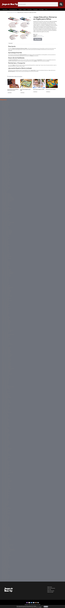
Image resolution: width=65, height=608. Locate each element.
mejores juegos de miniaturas (6, 195)
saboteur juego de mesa (5, 148)
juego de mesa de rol (5, 477)
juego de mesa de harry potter (6, 481)
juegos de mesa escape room (6, 321)
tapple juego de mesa (5, 131)
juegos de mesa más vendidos (6, 290)
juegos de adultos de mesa (6, 401)
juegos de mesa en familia (6, 329)
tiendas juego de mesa (5, 116)
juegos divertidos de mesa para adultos (8, 222)
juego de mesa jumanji (5, 450)
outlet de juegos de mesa (6, 167)
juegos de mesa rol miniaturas (6, 258)
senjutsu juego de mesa (5, 146)
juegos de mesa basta (5, 382)
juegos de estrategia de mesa (6, 397)
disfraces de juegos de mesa (6, 539)
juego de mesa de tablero (6, 476)
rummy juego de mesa (5, 149)
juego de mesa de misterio (6, 479)
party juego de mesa (5, 162)
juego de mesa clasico (5, 490)
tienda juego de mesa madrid (6, 121)
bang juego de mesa (5, 572)
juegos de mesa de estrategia (6, 360)
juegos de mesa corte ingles (6, 362)
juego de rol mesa (4, 413)
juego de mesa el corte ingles (6, 470)
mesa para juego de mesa (6, 188)
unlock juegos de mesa (5, 110)
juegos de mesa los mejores (6, 293)
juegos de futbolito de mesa (6, 393)
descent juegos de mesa (5, 542)
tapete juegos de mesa (5, 134)
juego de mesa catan (5, 492)
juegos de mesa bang (5, 383)
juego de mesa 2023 (5, 505)
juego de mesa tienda (5, 418)
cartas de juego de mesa (5, 565)
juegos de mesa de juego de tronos (7, 354)
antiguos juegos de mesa (6, 575)
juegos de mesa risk (5, 260)
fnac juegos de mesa (5, 521)
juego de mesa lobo (5, 446)
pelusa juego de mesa (5, 160)
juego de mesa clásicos (5, 489)
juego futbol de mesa (5, 411)
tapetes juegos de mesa (5, 132)
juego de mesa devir (5, 474)
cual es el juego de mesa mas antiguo (8, 544)
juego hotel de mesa (5, 410)
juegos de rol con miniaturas (6, 229)
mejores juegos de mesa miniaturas (7, 197)
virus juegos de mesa (5, 105)
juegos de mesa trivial (5, 241)
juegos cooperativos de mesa (6, 402)
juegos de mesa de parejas (6, 349)
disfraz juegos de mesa (5, 537)
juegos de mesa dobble (5, 332)
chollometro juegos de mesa (6, 555)
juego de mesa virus (5, 417)
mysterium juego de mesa (6, 178)
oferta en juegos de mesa (6, 175)
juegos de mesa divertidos (6, 335)
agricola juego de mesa (5, 580)
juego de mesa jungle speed (6, 449)
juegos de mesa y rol (5, 237)
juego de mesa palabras (5, 435)
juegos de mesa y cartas (5, 238)
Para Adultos (30, 9)
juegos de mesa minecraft (6, 289)
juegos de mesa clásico (5, 376)
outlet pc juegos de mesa (6, 166)
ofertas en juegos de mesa (6, 172)
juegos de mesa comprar (5, 372)
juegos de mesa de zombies (6, 338)
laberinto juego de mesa (5, 207)
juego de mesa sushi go (5, 423)
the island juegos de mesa (6, 128)
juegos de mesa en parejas (6, 323)
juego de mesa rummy (5, 425)
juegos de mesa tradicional (6, 244)
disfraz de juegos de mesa (6, 538)
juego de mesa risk (5, 428)
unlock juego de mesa (5, 111)
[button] (30, 17)
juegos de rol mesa (5, 226)
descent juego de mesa (5, 543)
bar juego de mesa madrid (6, 570)
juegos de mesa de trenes (6, 340)
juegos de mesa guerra (5, 309)
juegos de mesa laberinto (6, 294)
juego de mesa (4, 506)
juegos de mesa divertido (6, 336)
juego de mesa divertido (5, 473)
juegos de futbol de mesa (6, 395)
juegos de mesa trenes (5, 243)
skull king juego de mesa (5, 145)
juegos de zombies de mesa (6, 223)
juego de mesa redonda (5, 429)
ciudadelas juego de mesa (6, 552)
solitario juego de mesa (5, 143)
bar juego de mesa (5, 571)
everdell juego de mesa (5, 526)
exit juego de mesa (5, 525)
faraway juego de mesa (5, 523)
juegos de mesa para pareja (6, 270)
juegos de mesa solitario (5, 255)
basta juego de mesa (5, 569)
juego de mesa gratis (5, 458)
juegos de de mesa (5, 398)
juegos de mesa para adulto (6, 276)
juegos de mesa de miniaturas (6, 353)
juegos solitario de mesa (5, 213)
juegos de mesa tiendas (5, 246)
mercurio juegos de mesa (6, 193)
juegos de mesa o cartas (5, 283)
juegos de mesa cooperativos (6, 363)
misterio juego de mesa (5, 181)
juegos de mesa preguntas (6, 262)
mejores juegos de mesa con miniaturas (8, 199)
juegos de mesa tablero (5, 251)
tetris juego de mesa (5, 130)
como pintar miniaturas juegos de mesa (8, 549)
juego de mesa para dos (5, 433)
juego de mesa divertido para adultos (7, 472)
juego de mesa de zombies (6, 475)
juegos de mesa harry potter (6, 308)
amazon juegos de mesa (5, 576)
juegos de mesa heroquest (6, 306)
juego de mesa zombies (5, 415)
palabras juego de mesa (5, 165)
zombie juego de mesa (5, 103)
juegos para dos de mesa (6, 215)
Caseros (24, 9)
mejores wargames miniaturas (6, 194)
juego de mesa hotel (5, 456)
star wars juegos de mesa (6, 141)
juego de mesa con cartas (6, 487)
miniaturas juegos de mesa (6, 184)
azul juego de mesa (5, 573)
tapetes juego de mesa (5, 133)
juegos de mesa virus (5, 239)
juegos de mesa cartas (5, 381)
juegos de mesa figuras (5, 316)
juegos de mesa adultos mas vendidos (8, 386)
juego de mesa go (4, 459)
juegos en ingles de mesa (6, 221)
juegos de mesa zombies (6, 236)
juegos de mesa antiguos (6, 385)
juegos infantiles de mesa (6, 219)
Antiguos (20, 9)
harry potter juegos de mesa (6, 512)
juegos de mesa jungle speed (6, 298)
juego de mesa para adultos (6, 434)
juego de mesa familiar (5, 462)
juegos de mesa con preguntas (6, 366)
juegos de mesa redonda (5, 261)
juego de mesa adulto (5, 503)
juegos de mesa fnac (5, 315)
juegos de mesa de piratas (6, 348)
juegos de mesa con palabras (6, 367)
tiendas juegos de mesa (5, 115)
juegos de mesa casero (5, 380)
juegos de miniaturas (5, 235)
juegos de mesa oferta (5, 282)
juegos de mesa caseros (5, 379)
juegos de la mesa (4, 392)
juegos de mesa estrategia (6, 320)
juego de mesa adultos (5, 502)
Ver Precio (38, 39)
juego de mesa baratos (5, 496)
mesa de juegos (4, 191)
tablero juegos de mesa (5, 137)
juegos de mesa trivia (5, 242)
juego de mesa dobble (5, 471)
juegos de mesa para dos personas (7, 273)
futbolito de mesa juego (5, 518)
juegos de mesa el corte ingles (6, 331)
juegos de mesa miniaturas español (7, 287)
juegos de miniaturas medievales (7, 231)
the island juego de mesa (6, 129)
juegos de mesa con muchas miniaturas (8, 368)
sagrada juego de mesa (5, 147)
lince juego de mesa (5, 206)
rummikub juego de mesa (6, 150)
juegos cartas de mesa (5, 403)
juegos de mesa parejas (5, 267)
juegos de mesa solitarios (6, 254)
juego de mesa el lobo (5, 466)
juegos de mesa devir (5, 337)
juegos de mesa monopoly (6, 285)
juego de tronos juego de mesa (6, 412)
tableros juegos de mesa (5, 136)
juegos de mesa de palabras (6, 350)
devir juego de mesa (5, 541)
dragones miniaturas (5, 533)
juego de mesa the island (6, 419)
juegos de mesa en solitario (6, 322)
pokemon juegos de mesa (6, 157)
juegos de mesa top (5, 245)
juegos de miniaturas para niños (7, 230)
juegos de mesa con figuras (6, 370)
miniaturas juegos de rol (5, 183)
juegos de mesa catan (5, 378)
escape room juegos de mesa (6, 529)
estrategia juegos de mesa (6, 527)
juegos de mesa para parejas (6, 269)
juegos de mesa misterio (5, 286)
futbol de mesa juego (5, 520)
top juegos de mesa (5, 113)
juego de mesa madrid (5, 445)
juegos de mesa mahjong (6, 292)
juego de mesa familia (5, 463)
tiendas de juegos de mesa (6, 117)
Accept (46, 606)
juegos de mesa (13, 12)
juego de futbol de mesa (5, 507)
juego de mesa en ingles (5, 464)
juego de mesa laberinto (5, 447)
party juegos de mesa (5, 161)
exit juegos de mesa (5, 524)
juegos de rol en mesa (5, 227)
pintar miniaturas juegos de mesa (7, 158)
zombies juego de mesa (5, 101)
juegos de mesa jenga (5, 301)
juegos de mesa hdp (5, 307)
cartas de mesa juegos (5, 564)
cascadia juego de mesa (5, 560)
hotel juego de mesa (5, 509)
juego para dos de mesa (5, 408)
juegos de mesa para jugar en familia (7, 272)
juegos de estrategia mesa (6, 396)
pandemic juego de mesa (6, 163)
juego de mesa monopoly (6, 442)
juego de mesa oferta (5, 439)
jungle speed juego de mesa (6, 210)
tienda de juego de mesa (5, 126)
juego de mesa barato (5, 497)
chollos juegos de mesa (5, 554)
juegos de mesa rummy (5, 257)
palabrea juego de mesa (5, 164)
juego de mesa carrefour (5, 493)
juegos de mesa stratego (5, 252)
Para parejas (35, 9)
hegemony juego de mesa (6, 510)
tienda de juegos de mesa (6, 125)
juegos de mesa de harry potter (6, 355)
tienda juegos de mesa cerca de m (7, 119)
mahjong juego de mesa (5, 204)
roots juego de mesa (5, 151)
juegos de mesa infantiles (6, 303)
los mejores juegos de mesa (6, 205)
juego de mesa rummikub (6, 426)
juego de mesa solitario (5, 424)
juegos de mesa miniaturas (6, 288)
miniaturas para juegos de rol (6, 182)
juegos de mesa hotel (5, 305)
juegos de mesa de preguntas (6, 347)
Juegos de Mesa (4, 9)
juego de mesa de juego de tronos (7, 480)
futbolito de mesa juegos (6, 517)
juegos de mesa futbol (5, 314)
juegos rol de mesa (5, 214)
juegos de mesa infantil (5, 304)
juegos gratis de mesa (5, 220)
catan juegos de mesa (5, 558)
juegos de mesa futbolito (6, 313)
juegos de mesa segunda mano (7, 256)
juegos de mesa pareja (5, 268)
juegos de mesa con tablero (6, 365)
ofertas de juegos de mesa (6, 173)
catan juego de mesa (5, 559)
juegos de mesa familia (5, 319)
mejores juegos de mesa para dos (7, 196)
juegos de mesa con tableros (6, 364)
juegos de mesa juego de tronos (7, 300)
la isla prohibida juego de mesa (6, 208)
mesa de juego (4, 192)
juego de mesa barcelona (6, 495)
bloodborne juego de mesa (6, 567)
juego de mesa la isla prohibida (6, 448)
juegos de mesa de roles (5, 345)
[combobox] (38, 4)
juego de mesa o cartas (5, 440)
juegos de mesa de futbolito (6, 356)
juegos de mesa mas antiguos (6, 291)
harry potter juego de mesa (6, 513)
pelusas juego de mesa (5, 159)
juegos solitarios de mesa (6, 212)
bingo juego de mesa (5, 568)
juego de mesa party (5, 432)
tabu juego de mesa (5, 135)
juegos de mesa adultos (5, 387)
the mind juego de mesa (5, 127)
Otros (46, 9)
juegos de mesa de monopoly (6, 351)
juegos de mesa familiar (5, 318)
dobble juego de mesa (5, 534)
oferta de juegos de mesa (6, 176)
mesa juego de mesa (5, 190)
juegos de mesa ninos (5, 284)
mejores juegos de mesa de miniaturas (8, 198)
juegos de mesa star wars (6, 253)
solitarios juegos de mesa (6, 142)
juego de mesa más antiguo (6, 443)
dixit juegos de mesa (5, 535)
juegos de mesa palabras (6, 278)
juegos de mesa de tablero (6, 341)
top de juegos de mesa (5, 114)
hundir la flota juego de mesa (6, 508)
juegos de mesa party (5, 266)
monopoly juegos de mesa (6, 179)
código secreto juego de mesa (6, 551)
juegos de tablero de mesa (6, 225)
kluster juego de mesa (5, 209)
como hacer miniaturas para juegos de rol (8, 550)
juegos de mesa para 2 (5, 277)
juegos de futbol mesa (5, 394)
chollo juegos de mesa (5, 556)
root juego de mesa (5, 152)
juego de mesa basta (5, 494)
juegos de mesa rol (5, 259)
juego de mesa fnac (5, 460)
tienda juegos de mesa (5, 120)
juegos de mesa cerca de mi (6, 377)
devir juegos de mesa (5, 540)
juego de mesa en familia (6, 465)
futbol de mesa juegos (5, 519)
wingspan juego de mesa (6, 104)
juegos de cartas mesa (5, 399)
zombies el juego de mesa (6, 102)
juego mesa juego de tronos (6, 409)
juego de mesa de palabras (6, 478)
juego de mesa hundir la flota (6, 455)
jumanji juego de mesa (5, 211)
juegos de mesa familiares (6, 317)
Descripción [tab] (11, 43)
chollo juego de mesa (5, 557)
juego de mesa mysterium (6, 441)
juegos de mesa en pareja (6, 324)
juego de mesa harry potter (6, 457)
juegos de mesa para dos (6, 274)
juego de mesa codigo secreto (6, 488)
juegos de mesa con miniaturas (7, 369)
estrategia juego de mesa (6, 528)
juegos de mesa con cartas (6, 371)
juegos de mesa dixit (5, 333)
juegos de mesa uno (5, 240)
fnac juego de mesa (5, 522)
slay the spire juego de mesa (6, 144)
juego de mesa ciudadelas (6, 491)
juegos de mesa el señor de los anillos (8, 330)
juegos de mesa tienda (5, 247)
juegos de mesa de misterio (6, 352)
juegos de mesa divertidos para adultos (8, 334)
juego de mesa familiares (6, 461)
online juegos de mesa (5, 168)
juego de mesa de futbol (5, 482)
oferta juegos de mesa (5, 174)
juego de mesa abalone (5, 504)
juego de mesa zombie (5, 416)
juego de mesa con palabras (6, 486)
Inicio (8, 12)
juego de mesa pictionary (6, 430)
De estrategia (41, 9)
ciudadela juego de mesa (6, 553)
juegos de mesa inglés (40, 36)
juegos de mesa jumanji (5, 299)
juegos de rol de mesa (5, 228)
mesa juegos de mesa (5, 189)
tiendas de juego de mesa (6, 118)
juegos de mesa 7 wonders (6, 388)
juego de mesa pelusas (5, 431)
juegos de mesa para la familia (6, 271)
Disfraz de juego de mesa (13, 9)
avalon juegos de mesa (5, 574)
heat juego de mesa (5, 511)
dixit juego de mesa (5, 536)
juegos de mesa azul (5, 384)
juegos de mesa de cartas (6, 361)
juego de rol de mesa (5, 414)
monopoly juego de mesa (6, 180)
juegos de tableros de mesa (6, 224)
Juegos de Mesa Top (10, 4)
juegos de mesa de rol (5, 346)
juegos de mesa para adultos (6, 275)
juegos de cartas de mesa (6, 400)
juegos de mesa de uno (5, 339)
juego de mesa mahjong (5, 444)
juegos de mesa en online (6, 325)
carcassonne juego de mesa (6, 566)
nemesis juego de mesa (5, 177)
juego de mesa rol (4, 427)
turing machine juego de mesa (6, 112)
